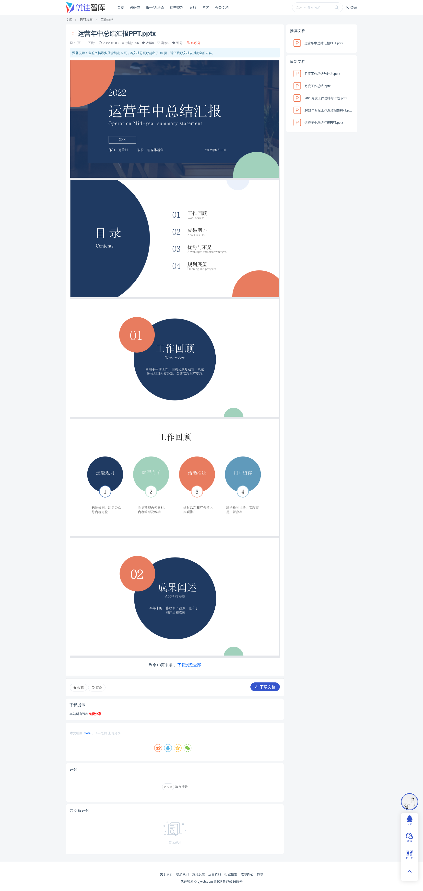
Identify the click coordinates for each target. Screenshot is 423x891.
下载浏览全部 (189, 665)
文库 (69, 19)
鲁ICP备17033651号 (228, 881)
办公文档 (222, 7)
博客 (205, 7)
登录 (353, 7)
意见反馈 (198, 874)
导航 (192, 7)
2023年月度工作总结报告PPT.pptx (328, 110)
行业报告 (230, 874)
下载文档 (267, 687)
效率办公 (247, 874)
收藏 (80, 687)
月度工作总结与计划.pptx (322, 73)
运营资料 (177, 7)
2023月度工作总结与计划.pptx (326, 98)
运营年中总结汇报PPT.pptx (324, 43)
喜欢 (98, 687)
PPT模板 (86, 19)
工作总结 (107, 19)
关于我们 (166, 874)
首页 (120, 7)
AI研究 (135, 7)
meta (87, 733)
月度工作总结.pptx (318, 85)
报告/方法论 (155, 7)
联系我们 (182, 874)
